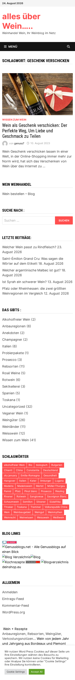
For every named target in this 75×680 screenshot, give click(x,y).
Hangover (9, 480)
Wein (7, 512)
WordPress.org (13, 612)
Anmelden (10, 592)
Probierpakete (13, 353)
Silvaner (41, 501)
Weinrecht (10, 517)
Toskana (8, 400)
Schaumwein (11, 501)
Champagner (12, 339)
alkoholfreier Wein (14, 464)
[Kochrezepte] (13, 562)
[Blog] (35, 557)
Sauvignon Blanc (56, 496)
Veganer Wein (12, 413)
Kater (33, 480)
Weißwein (58, 517)
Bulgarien (56, 464)
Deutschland (50, 470)
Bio (30, 464)
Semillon (28, 501)
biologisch (42, 464)
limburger (45, 480)
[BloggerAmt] (54, 562)
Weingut (39, 512)
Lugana (59, 480)
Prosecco (9, 360)
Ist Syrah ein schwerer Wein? (24, 282)
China (19, 470)
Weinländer (10, 427)
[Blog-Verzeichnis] (9, 542)
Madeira (8, 485)
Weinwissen (26, 517)
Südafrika (55, 501)
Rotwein (8, 380)
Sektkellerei (11, 386)
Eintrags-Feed (13, 599)
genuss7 (19, 143)
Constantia (33, 470)
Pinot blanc (30, 491)
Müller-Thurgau (56, 485)
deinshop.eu (11, 567)
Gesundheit (50, 475)
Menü (12, 46)
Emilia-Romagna (30, 475)
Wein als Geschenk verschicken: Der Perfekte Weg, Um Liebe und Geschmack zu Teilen (34, 131)
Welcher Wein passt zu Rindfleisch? (29, 247)
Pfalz (18, 491)
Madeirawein (24, 485)
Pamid (7, 491)
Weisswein (10, 433)
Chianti (8, 470)
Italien (6, 346)
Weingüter (10, 420)
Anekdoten (10, 333)
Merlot (40, 485)
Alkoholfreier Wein (16, 319)
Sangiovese (36, 496)
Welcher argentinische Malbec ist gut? (31, 270)
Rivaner (8, 496)
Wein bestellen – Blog (18, 194)
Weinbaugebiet (22, 512)
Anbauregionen (14, 326)
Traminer (36, 506)
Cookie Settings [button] (16, 671)
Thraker (8, 506)
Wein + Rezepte (15, 629)
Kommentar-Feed (15, 605)
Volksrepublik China (56, 506)
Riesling (59, 491)
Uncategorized (13, 406)
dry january (10, 475)
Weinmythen (55, 512)
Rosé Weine (11, 373)
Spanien (8, 393)
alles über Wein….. (21, 21)
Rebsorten (10, 366)
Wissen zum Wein (14, 119)
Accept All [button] (36, 671)
